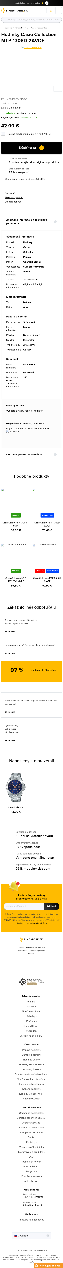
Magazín (30, 1171)
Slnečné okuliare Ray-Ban (31, 1079)
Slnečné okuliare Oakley (31, 1084)
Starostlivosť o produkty (30, 1152)
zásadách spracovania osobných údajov (32, 923)
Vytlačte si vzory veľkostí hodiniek (24, 410)
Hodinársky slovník (31, 1161)
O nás (31, 1137)
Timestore (8, 28)
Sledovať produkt (14, 197)
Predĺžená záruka (30, 1176)
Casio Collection (16, 807)
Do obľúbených (13, 201)
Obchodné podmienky (31, 1113)
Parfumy (30, 1021)
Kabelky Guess (31, 1098)
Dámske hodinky (31, 1055)
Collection (14, 107)
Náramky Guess (30, 1069)
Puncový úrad (30, 1166)
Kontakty (31, 1142)
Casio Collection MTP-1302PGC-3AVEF (15, 580)
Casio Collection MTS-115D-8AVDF (47, 524)
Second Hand (31, 1026)
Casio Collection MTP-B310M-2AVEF (47, 580)
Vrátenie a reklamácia (31, 1127)
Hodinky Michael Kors (31, 1064)
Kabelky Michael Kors (30, 1093)
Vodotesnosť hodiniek (31, 1147)
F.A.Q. (31, 1157)
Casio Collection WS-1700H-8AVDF (15, 524)
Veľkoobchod (31, 1181)
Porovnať (10, 193)
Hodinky (30, 1001)
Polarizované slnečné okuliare (31, 1074)
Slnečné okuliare (31, 1011)
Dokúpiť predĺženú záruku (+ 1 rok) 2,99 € (34, 133)
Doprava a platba (31, 1122)
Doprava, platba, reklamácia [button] (24, 454)
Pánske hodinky (21, 28)
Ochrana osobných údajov (31, 1118)
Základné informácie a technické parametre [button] (26, 221)
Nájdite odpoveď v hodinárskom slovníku (28, 428)
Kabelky (30, 1016)
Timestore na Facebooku (30, 1219)
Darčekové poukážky (31, 1035)
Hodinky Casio (31, 1059)
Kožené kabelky (30, 1089)
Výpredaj (31, 1031)
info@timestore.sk (32, 1205)
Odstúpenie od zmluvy (31, 1132)
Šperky (31, 1006)
